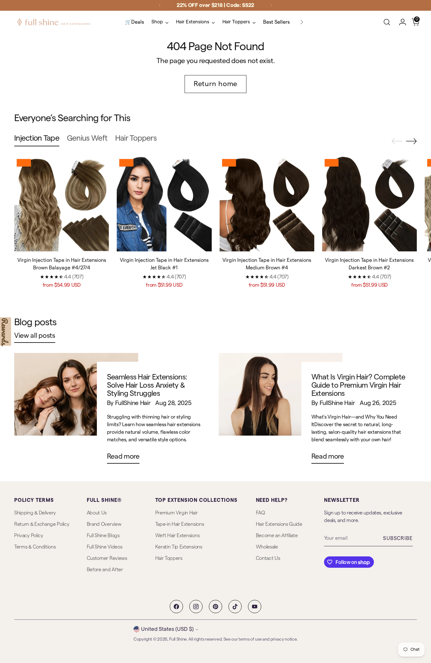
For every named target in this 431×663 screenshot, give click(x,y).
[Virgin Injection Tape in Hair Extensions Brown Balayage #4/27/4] (61, 203)
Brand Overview (104, 524)
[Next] (271, 5)
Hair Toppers (168, 558)
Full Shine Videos (104, 546)
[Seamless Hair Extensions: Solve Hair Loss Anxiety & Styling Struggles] (76, 410)
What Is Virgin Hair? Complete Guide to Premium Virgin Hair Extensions (358, 385)
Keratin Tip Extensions (178, 546)
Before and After (105, 569)
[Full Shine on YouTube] (254, 606)
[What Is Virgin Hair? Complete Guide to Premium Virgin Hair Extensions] (280, 410)
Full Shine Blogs (103, 535)
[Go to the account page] (400, 22)
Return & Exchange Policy (41, 524)
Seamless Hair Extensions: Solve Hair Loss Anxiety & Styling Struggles (147, 385)
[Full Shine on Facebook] (176, 606)
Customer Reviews (107, 558)
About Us (97, 512)
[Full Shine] (53, 22)
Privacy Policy (28, 535)
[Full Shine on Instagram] (196, 606)
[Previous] (160, 5)
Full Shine (178, 639)
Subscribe (398, 538)
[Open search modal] (387, 22)
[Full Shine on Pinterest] (215, 606)
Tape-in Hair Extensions (179, 524)
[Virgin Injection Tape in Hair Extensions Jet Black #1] (164, 203)
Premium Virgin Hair (176, 512)
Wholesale (267, 546)
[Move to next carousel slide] (411, 141)
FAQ (260, 512)
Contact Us (268, 558)
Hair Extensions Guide (279, 524)
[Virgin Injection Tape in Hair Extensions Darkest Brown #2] (369, 203)
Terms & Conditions (35, 546)
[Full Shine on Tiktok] (235, 606)
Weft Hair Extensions (177, 535)
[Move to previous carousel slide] (397, 141)
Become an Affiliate (277, 535)
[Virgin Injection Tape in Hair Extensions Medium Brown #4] (267, 203)
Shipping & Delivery (35, 512)
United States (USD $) (167, 629)
